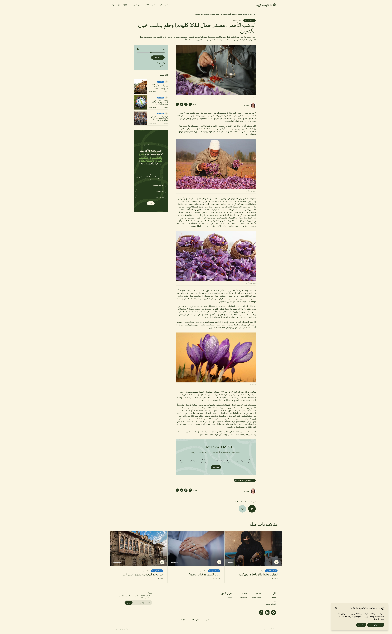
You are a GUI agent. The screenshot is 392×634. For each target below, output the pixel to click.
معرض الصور (137, 5)
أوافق (375, 625)
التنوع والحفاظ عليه (150, 155)
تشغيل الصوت (157, 57)
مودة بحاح (246, 105)
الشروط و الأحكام (194, 620)
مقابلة (274, 597)
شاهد (147, 5)
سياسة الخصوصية (208, 620)
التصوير (230, 597)
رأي (275, 601)
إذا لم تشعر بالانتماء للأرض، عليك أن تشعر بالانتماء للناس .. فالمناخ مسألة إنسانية (158, 103)
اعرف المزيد (361, 625)
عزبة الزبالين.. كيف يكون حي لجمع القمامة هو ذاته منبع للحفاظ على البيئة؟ (159, 119)
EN (119, 5)
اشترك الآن (216, 467)
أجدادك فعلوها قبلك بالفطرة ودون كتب (258, 575)
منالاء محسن (260, 570)
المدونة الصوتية (256, 597)
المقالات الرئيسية (243, 14)
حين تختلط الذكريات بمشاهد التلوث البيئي (142, 575)
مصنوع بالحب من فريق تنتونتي (123, 629)
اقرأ (161, 5)
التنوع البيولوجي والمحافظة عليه (244, 480)
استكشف (168, 5)
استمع (154, 5)
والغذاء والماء (147, 160)
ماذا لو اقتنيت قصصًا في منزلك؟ (204, 575)
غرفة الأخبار (182, 620)
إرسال (150, 203)
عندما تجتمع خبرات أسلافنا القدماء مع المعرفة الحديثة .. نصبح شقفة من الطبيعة (160, 87)
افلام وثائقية (243, 597)
